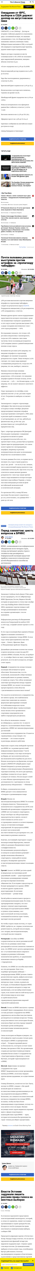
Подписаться (17, 641)
